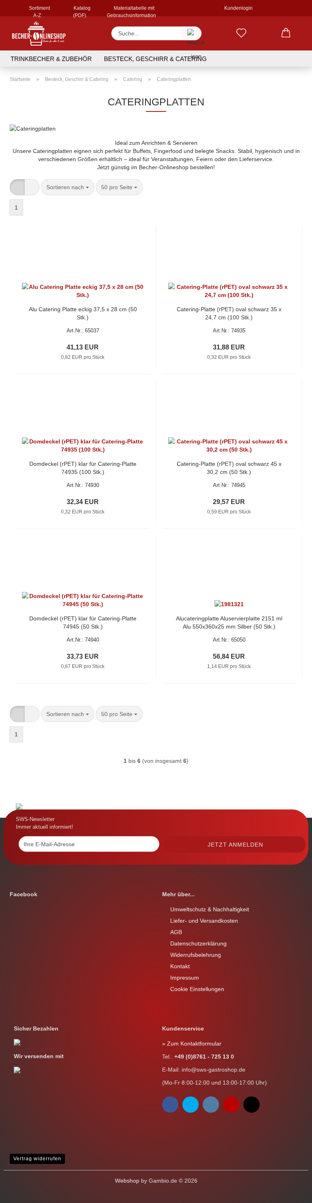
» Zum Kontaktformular (191, 1043)
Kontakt (180, 966)
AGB (176, 932)
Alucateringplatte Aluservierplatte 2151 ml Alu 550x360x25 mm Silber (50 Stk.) (229, 622)
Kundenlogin (237, 8)
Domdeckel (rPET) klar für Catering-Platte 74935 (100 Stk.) (82, 468)
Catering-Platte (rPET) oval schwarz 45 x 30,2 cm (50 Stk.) (229, 468)
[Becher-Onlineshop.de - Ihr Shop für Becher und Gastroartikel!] (39, 33)
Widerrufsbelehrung (195, 955)
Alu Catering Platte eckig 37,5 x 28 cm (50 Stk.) (83, 313)
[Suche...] (191, 33)
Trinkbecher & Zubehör (51, 58)
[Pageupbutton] (22, 1191)
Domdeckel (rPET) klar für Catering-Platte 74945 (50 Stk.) (82, 622)
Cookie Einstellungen (197, 989)
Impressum (184, 977)
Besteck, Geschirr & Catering (155, 58)
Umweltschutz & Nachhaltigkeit (209, 909)
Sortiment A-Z (39, 10)
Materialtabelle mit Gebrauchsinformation (131, 10)
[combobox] (67, 187)
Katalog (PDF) (81, 10)
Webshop (127, 1180)
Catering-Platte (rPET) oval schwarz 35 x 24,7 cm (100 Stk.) (229, 313)
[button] (286, 33)
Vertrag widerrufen (37, 1159)
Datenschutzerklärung (198, 943)
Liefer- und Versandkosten (204, 920)
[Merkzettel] (241, 33)
